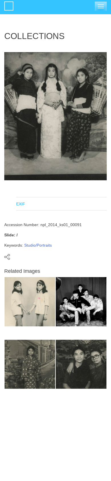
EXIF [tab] (20, 204)
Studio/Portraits (38, 245)
